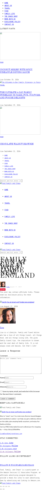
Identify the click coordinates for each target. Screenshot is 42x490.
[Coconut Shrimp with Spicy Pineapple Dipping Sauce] (20, 59)
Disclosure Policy (12, 22)
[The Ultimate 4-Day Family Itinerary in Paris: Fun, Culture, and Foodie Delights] (20, 82)
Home (6, 3)
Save (3, 289)
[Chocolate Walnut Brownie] (20, 134)
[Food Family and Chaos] (10, 483)
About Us (8, 5)
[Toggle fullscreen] (3, 486)
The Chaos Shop (10, 16)
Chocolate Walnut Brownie (16, 144)
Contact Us (9, 24)
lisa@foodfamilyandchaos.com (11, 434)
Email (2, 382)
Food (6, 11)
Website (3, 387)
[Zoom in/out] (1, 486)
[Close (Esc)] (9, 486)
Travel (7, 8)
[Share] (6, 486)
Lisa (8, 287)
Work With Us (9, 19)
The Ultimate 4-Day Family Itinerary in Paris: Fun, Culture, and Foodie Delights (20, 95)
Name (2, 378)
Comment (4, 356)
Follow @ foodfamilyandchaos (17, 465)
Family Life (9, 14)
